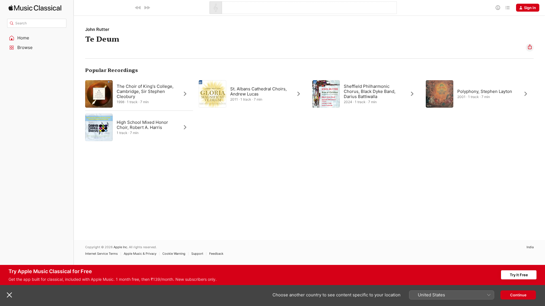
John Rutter (97, 29)
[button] (36, 38)
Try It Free (519, 275)
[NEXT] (147, 7)
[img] (35, 8)
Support (197, 253)
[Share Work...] (530, 48)
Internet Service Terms (101, 253)
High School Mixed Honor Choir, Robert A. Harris (142, 125)
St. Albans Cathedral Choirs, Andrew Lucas (258, 91)
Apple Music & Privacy (140, 253)
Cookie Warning (173, 253)
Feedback (216, 253)
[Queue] (507, 8)
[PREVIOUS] (137, 7)
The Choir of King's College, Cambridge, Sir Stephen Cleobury (145, 91)
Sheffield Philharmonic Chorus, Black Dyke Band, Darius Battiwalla (369, 91)
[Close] (9, 295)
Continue (518, 295)
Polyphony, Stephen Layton (484, 91)
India (530, 247)
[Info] (497, 8)
